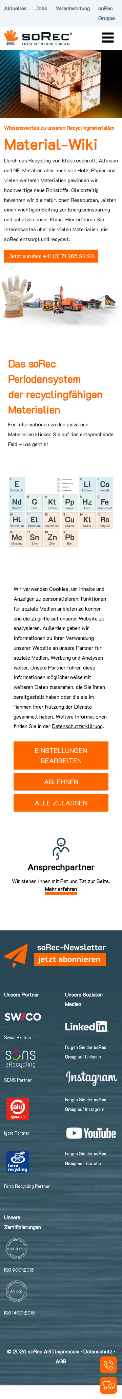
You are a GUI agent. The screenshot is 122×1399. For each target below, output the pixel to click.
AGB (61, 1361)
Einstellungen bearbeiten (61, 755)
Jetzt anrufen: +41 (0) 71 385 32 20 (51, 256)
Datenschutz (98, 1351)
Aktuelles (15, 8)
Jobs (41, 8)
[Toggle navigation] (108, 37)
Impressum (67, 1351)
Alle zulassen (61, 803)
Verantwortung (73, 8)
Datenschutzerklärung (77, 726)
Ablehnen (61, 781)
